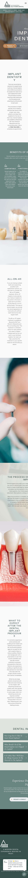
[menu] (25, 3)
